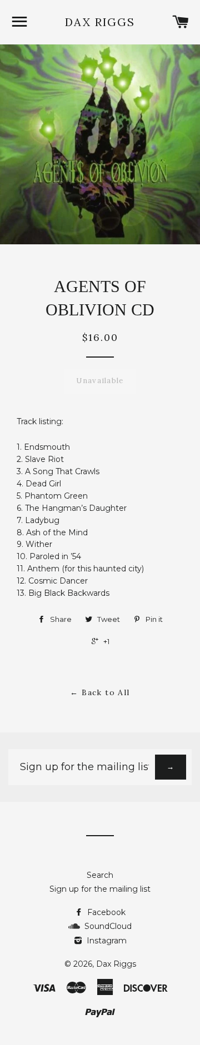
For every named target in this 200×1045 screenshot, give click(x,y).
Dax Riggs (100, 22)
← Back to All (99, 692)
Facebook (105, 912)
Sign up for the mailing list (100, 889)
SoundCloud (106, 926)
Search (100, 875)
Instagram (105, 941)
